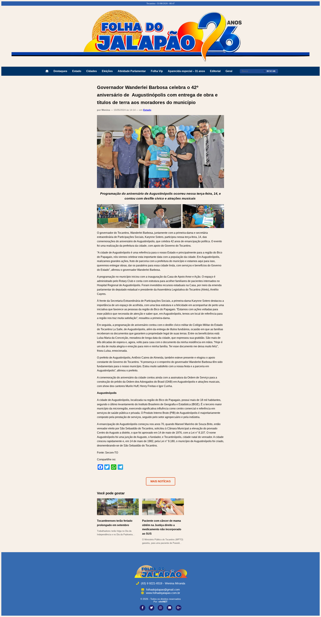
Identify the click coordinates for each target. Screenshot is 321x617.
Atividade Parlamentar (132, 71)
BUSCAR (271, 71)
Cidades (91, 71)
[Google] (178, 608)
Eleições (107, 71)
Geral (229, 71)
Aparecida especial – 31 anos (186, 71)
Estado (76, 71)
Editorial (215, 71)
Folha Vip (157, 71)
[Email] (169, 608)
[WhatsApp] (160, 608)
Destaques (60, 71)
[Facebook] (142, 608)
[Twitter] (151, 608)
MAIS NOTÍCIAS (160, 481)
